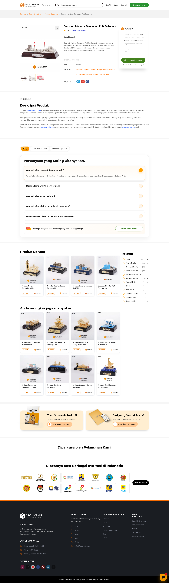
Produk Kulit (136, 290)
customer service (128, 127)
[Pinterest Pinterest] (43, 567)
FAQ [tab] (25, 149)
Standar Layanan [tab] (59, 149)
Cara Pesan (136, 532)
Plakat (136, 259)
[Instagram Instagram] (22, 567)
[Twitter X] (54, 567)
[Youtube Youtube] (33, 567)
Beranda (23, 14)
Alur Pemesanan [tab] (39, 149)
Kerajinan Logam (136, 293)
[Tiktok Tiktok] (28, 567)
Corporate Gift (136, 301)
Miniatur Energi (96, 69)
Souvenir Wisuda (136, 278)
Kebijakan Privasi (138, 525)
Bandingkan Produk (110, 530)
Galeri (105, 538)
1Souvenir (68, 579)
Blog (104, 534)
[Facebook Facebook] (38, 567)
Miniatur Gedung (92, 74)
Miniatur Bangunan (51, 14)
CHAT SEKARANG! (129, 229)
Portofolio (46, 5)
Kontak (134, 529)
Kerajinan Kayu (136, 297)
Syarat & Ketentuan (139, 521)
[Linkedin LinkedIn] (48, 567)
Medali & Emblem (136, 271)
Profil (105, 523)
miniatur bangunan (34, 110)
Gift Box (136, 286)
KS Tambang (81, 74)
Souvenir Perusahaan (136, 274)
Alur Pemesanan (138, 536)
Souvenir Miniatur (35, 14)
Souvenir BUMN (104, 74)
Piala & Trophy (136, 263)
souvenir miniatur (47, 127)
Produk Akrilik (136, 282)
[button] (139, 5)
